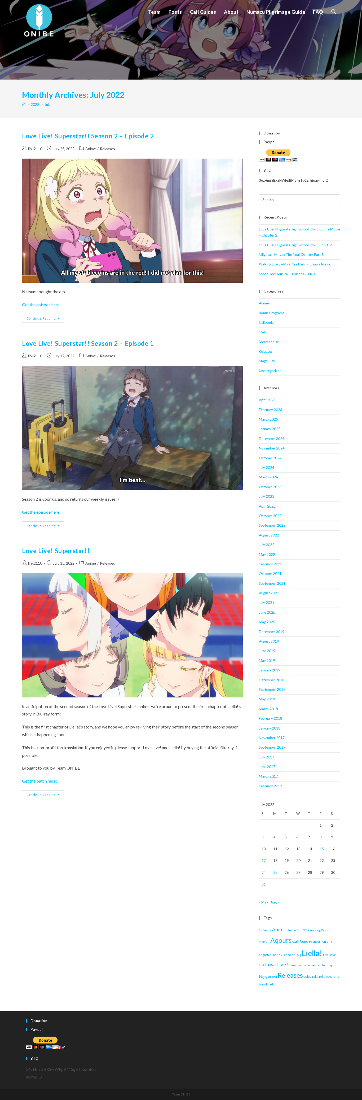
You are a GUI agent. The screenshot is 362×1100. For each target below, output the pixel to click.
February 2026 (270, 410)
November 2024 (272, 448)
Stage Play (267, 361)
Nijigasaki (268, 976)
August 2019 (269, 641)
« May (263, 902)
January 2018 (269, 728)
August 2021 (269, 593)
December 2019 (271, 632)
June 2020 (267, 612)
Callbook (266, 322)
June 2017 (267, 767)
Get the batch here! (39, 780)
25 (275, 872)
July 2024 (266, 467)
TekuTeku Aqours (323, 976)
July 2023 (266, 496)
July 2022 (266, 545)
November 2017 (272, 738)
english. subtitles (270, 955)
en (324, 941)
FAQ (298, 955)
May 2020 (267, 622)
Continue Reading (45, 319)
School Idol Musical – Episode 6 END (287, 274)
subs (307, 976)
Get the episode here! (41, 304)
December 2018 (271, 680)
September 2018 (272, 689)
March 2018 (268, 709)
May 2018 (267, 699)
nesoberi (322, 965)
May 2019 (267, 660)
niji (330, 965)
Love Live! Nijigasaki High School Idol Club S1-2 (295, 245)
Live (326, 955)
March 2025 (268, 419)
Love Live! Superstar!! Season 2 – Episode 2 (88, 136)
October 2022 (270, 516)
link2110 (35, 148)
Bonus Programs (271, 313)
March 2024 (268, 477)
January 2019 (269, 670)
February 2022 (270, 564)
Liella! (312, 953)
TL (337, 976)
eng (329, 941)
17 (264, 860)
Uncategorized (270, 371)
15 (322, 849)
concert (316, 941)
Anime (90, 148)
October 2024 (270, 458)
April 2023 (267, 506)
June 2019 (267, 651)
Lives (263, 332)
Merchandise (269, 342)
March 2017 (268, 776)
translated (266, 984)
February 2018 (270, 718)
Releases (107, 148)
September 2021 (272, 583)
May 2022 (267, 554)
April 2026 (267, 400)
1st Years (265, 930)
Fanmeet (288, 955)
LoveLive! (276, 964)
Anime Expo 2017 (298, 930)
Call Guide (301, 941)
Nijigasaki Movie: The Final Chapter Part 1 (291, 254)
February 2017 (270, 786)
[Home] (23, 104)
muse (311, 965)
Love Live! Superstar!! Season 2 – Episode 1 (88, 343)
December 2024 (271, 438)
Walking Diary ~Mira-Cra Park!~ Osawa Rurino (295, 264)
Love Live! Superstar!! (56, 551)
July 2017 (266, 757)
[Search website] (333, 12)
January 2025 (269, 429)
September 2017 (272, 747)
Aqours (281, 940)
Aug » (275, 902)
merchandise (298, 965)
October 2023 (270, 487)
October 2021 (270, 573)
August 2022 (269, 535)
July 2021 (266, 602)
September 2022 (272, 525)
